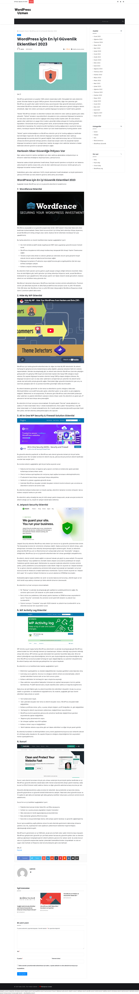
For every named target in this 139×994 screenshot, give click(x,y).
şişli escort (19, 993)
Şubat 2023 (97, 86)
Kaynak (19, 850)
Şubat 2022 (97, 101)
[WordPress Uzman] (22, 11)
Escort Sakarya (56, 991)
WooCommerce (98, 140)
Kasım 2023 (97, 60)
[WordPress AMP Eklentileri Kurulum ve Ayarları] (50, 898)
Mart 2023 (97, 83)
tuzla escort (64, 991)
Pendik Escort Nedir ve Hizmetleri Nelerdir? (71, 894)
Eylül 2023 (97, 66)
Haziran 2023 (98, 74)
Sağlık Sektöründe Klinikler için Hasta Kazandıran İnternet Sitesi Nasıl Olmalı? (26, 908)
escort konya (4, 993)
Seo (95, 137)
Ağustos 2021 (98, 113)
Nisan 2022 (97, 98)
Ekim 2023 (97, 63)
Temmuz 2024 (98, 42)
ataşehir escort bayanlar (7, 991)
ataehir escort (73, 991)
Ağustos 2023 (98, 68)
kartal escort (99, 991)
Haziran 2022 (98, 95)
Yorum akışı (97, 165)
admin (22, 49)
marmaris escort (134, 991)
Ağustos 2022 (98, 89)
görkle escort (40, 991)
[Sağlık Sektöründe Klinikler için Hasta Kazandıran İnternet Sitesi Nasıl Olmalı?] (27, 898)
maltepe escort (81, 991)
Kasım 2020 (97, 116)
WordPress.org (98, 168)
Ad (18, 951)
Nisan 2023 (97, 80)
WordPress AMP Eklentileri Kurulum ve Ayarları (49, 907)
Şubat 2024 (97, 51)
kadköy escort (107, 991)
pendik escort (91, 991)
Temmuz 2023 (98, 71)
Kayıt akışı (97, 162)
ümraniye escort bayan (21, 991)
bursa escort (48, 991)
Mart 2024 (97, 48)
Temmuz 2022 (98, 92)
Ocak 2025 (97, 36)
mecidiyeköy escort (29, 993)
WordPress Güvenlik (100, 143)
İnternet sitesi (56, 958)
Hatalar (96, 134)
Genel (27, 31)
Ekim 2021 (97, 107)
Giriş (95, 159)
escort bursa (32, 991)
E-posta (20, 958)
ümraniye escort (116, 991)
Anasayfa (21, 31)
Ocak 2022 (97, 104)
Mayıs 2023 (97, 77)
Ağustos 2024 (98, 39)
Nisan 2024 (97, 45)
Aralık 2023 (97, 57)
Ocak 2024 (97, 54)
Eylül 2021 (97, 110)
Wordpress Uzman (46, 986)
